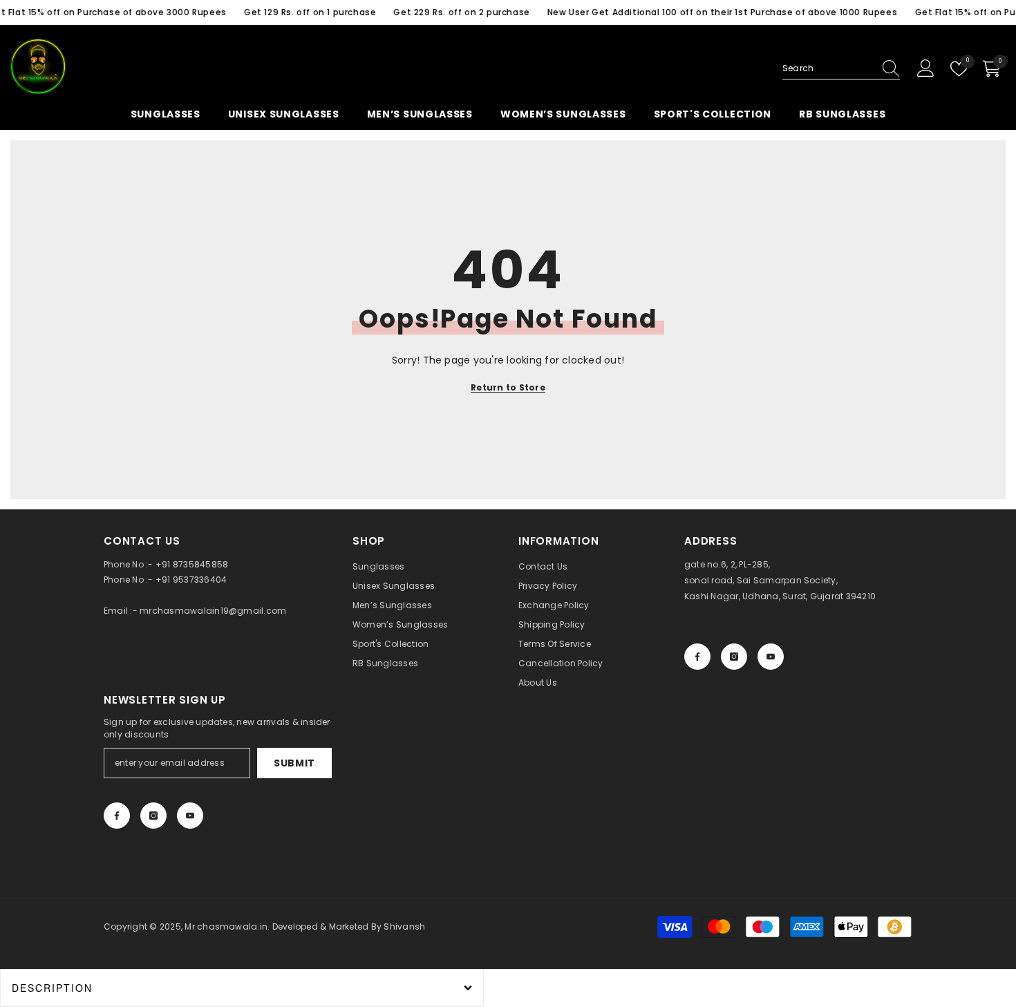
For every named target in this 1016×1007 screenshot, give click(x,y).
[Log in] (925, 68)
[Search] (841, 68)
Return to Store (508, 387)
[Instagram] (734, 656)
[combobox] (828, 68)
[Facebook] (697, 656)
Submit (294, 763)
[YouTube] (771, 656)
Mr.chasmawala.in (226, 926)
